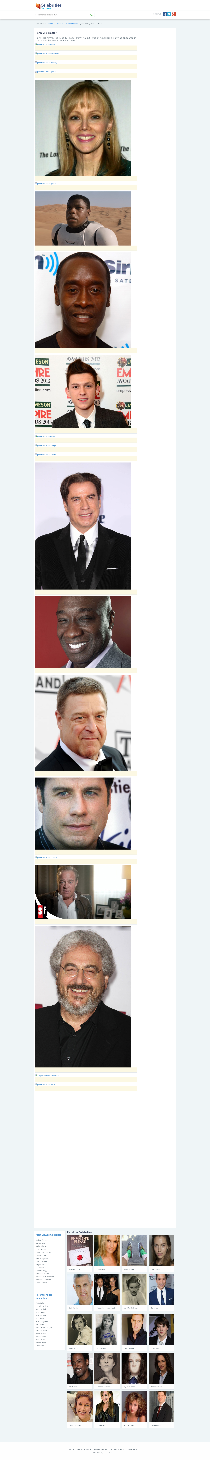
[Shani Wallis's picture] (107, 1329)
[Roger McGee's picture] (134, 1250)
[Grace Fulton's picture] (161, 1250)
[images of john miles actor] (47, 1075)
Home (71, 1449)
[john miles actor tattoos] (83, 813)
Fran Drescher (41, 1261)
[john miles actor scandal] (46, 857)
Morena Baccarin (42, 1273)
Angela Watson (156, 1387)
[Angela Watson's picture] (161, 1368)
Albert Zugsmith (42, 1321)
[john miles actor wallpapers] (47, 53)
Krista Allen (101, 1425)
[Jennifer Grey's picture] (134, 1406)
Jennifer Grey (129, 1425)
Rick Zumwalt (41, 1315)
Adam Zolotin (41, 1333)
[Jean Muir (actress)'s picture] (134, 1289)
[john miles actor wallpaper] (83, 127)
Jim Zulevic (40, 1318)
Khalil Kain (73, 1387)
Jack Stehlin (73, 1308)
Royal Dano (155, 1348)
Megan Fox (40, 1264)
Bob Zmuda (40, 1339)
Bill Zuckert (40, 1324)
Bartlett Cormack (75, 1269)
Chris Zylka (40, 1303)
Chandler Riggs (41, 1270)
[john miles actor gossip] (45, 183)
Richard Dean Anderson (45, 1276)
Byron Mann (155, 1308)
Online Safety (132, 1449)
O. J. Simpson (41, 1267)
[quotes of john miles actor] (83, 996)
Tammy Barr (101, 1269)
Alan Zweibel (41, 1309)
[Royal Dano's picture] (161, 1329)
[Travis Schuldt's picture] (134, 1329)
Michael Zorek (41, 1330)
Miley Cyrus (40, 1243)
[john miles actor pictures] (83, 632)
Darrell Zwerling (42, 1306)
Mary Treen (73, 1348)
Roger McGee (129, 1269)
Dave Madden (156, 1425)
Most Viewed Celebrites (48, 1234)
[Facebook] (165, 14)
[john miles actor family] (45, 454)
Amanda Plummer (103, 1387)
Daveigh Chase (42, 1255)
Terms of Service (84, 1449)
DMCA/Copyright (117, 1449)
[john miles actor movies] (83, 218)
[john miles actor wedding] (46, 62)
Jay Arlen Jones (129, 1387)
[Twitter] (169, 14)
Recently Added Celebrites (44, 1296)
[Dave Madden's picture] (161, 1406)
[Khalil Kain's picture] (80, 1368)
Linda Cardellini (42, 1283)
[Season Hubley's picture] (80, 1406)
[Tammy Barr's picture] (107, 1250)
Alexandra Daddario (43, 1279)
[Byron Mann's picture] (161, 1289)
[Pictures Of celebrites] (48, 6)
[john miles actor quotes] (45, 71)
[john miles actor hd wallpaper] (83, 391)
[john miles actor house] (45, 44)
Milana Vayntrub (42, 1258)
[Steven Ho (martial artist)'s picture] (107, 1289)
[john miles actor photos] (83, 300)
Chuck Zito (40, 1346)
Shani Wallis (101, 1348)
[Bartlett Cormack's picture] (80, 1250)
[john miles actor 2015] (83, 892)
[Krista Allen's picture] (107, 1406)
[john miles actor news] (45, 436)
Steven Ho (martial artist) (106, 1308)
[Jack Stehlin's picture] (80, 1289)
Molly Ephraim (41, 1246)
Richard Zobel (41, 1336)
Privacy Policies (100, 1449)
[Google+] (174, 14)
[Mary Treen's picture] (80, 1329)
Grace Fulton (155, 1269)
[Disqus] (105, 1127)
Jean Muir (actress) (130, 1308)
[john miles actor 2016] (45, 1084)
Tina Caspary (41, 1249)
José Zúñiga (40, 1312)
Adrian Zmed (41, 1342)
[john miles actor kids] (83, 526)
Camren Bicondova (43, 1252)
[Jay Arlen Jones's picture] (134, 1368)
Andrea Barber (41, 1240)
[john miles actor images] (46, 445)
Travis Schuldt (129, 1348)
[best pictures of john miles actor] (83, 722)
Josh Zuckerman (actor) (45, 1327)
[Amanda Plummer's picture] (107, 1368)
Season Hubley (75, 1425)
